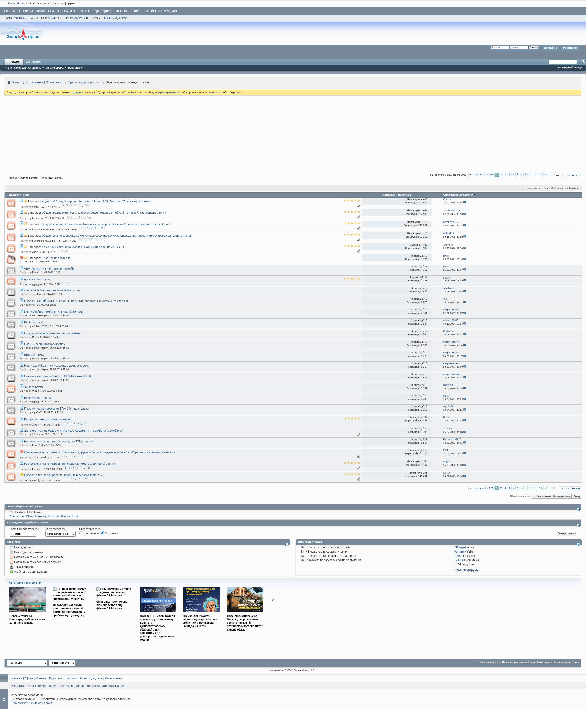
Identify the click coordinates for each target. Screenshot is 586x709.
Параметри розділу (536, 188)
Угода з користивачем (41, 686)
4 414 (424, 233)
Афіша (9, 11)
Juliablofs (37, 294)
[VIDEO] (459, 560)
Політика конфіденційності (76, 686)
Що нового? (33, 61)
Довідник (103, 11)
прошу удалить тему (37, 279)
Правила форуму (466, 570)
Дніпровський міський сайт (518, 662)
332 (425, 417)
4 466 (424, 199)
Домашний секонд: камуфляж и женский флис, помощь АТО (83, 247)
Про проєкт (18, 703)
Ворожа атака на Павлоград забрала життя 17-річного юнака (27, 620)
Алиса (14, 516)
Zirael (35, 252)
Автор (25, 195)
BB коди (460, 547)
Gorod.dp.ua (16, 3)
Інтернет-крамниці (160, 11)
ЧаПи (8, 67)
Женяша (40, 516)
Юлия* (36, 445)
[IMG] (458, 556)
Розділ (14, 61)
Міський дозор (115, 18)
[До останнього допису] (464, 203)
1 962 (424, 210)
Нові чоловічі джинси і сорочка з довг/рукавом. (56, 365)
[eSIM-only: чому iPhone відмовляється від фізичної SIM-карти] (114, 595)
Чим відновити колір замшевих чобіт (49, 269)
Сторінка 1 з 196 (483, 174)
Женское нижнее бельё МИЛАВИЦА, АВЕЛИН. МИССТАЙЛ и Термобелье (73, 431)
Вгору (577, 496)
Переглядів (404, 195)
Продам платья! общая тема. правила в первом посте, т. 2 (63, 475)
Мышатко (37, 218)
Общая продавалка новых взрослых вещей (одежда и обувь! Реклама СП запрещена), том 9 (104, 213)
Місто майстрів (76, 18)
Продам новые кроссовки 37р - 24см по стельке (56, 408)
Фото (85, 11)
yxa (34, 305)
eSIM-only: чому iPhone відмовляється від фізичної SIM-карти (111, 605)
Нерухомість (51, 18)
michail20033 (39, 326)
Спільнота (34, 67)
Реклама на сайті (41, 703)
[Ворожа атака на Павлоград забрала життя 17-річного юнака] (27, 613)
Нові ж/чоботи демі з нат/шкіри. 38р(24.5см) (54, 312)
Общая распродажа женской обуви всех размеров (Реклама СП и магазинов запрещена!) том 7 (106, 224)
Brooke (65, 516)
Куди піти (45, 11)
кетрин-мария (40, 315)
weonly (36, 480)
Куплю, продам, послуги (84, 82)
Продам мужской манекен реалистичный (52, 333)
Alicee (35, 424)
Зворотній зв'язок (489, 662)
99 (90, 217)
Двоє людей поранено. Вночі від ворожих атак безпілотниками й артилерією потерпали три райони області (245, 623)
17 (85, 424)
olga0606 (37, 412)
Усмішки (460, 551)
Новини (26, 11)
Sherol (35, 207)
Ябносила (37, 434)
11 (540, 174)
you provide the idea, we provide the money (52, 290)
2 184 (424, 461)
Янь (21, 516)
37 (86, 479)
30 (425, 245)
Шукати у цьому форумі (563, 188)
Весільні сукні (33, 322)
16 (85, 456)
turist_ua (54, 516)
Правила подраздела (56, 258)
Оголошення (127, 11)
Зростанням (90, 533)
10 (534, 174)
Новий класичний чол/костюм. (45, 344)
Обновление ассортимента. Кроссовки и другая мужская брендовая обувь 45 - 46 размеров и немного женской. (100, 452)
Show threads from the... (26, 529)
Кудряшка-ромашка (44, 229)
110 (88, 468)
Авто (34, 18)
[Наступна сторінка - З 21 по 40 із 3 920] (562, 175)
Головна (16, 678)
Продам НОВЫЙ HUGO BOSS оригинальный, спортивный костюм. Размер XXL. (76, 301)
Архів (540, 662)
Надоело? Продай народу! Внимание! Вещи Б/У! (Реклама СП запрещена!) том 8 (96, 201)
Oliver (29, 516)
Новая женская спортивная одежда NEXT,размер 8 (58, 441)
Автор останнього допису (458, 195)
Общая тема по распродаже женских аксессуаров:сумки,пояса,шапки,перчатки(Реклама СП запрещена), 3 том (117, 235)
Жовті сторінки (16, 18)
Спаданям (111, 533)
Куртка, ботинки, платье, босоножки (49, 419)
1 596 (424, 222)
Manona (36, 469)
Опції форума (54, 67)
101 (552, 174)
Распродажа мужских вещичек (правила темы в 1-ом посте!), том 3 (69, 464)
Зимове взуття (33, 387)
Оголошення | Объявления (44, 82)
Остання (571, 175)
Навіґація (74, 67)
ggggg (35, 284)
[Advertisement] (293, 130)
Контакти (17, 686)
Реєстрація (570, 47)
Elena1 (36, 272)
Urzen (35, 337)
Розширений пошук (570, 67)
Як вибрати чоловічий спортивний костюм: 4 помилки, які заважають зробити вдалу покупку (69, 610)
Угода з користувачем (558, 662)
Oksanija (37, 391)
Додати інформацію (110, 686)
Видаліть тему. (34, 355)
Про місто (67, 11)
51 (546, 174)
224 (86, 206)
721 (425, 473)
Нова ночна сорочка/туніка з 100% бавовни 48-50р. (58, 376)
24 (425, 277)
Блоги (96, 18)
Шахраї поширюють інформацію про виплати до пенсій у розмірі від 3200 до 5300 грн (200, 621)
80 (102, 228)
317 (425, 450)
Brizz (35, 261)
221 (103, 240)
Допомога (550, 47)
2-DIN (35, 457)
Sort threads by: (55, 529)
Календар (20, 67)
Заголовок (13, 195)
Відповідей (389, 195)
